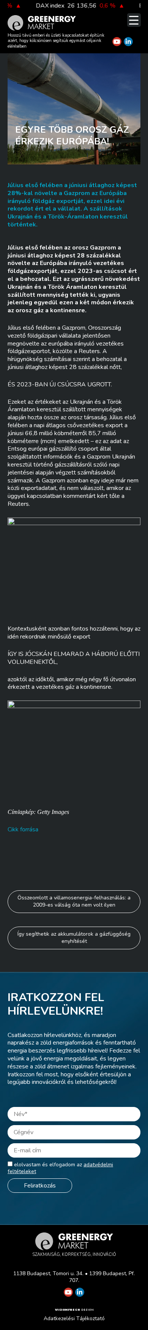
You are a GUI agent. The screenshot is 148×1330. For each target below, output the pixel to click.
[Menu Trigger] (134, 20)
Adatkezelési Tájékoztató (74, 1318)
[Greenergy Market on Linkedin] (128, 41)
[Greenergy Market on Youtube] (116, 41)
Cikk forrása (23, 829)
